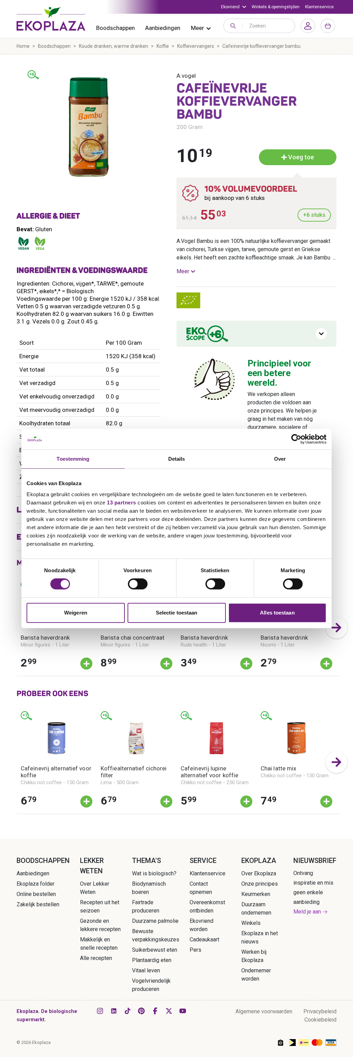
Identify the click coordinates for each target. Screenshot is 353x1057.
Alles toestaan (277, 613)
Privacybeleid (319, 1011)
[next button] (336, 628)
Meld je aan (307, 911)
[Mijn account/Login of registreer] (308, 26)
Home (23, 46)
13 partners (121, 502)
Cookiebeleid (320, 1019)
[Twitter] (168, 1010)
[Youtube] (182, 1010)
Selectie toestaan (177, 613)
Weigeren (75, 613)
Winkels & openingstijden (276, 6)
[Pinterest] (141, 1010)
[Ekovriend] (233, 6)
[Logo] (51, 19)
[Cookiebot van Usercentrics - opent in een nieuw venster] (296, 439)
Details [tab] (176, 459)
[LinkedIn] (113, 1010)
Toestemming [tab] (73, 459)
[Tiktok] (127, 1010)
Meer (197, 27)
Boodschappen (115, 27)
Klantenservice (319, 6)
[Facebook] (155, 1010)
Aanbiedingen (162, 27)
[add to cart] (86, 664)
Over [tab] (280, 459)
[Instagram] (100, 1010)
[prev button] (17, 628)
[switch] (138, 583)
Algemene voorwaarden (263, 1011)
